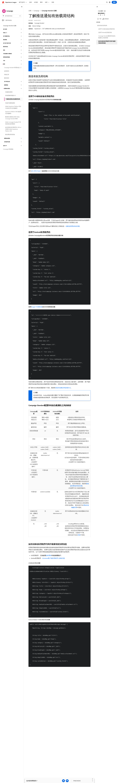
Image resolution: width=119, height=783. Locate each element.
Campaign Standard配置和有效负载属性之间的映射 (106, 37)
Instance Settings (36, 26)
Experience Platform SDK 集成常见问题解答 (13, 112)
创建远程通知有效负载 (73, 226)
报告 (4, 50)
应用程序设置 (7, 141)
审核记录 (6, 74)
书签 (100, 18)
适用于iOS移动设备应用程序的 (106, 29)
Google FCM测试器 (36, 307)
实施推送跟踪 (9, 92)
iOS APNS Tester (36, 171)
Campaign (36, 11)
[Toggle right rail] (97, 7)
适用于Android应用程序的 (105, 32)
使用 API (5, 145)
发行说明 (5, 29)
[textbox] (11, 15)
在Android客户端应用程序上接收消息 (53, 558)
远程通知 (48, 555)
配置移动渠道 (7, 88)
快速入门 (5, 32)
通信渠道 (5, 39)
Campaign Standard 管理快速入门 (12, 67)
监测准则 (6, 71)
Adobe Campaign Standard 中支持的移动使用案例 (13, 123)
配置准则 (6, 78)
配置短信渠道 (7, 138)
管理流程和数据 (6, 57)
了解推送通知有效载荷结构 (12, 99)
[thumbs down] (67, 780)
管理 (4, 64)
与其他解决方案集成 (7, 53)
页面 (79, 535)
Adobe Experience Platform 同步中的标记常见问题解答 (13, 107)
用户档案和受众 (6, 36)
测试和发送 (5, 46)
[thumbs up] (63, 780)
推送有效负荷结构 (102, 25)
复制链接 (106, 18)
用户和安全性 (7, 81)
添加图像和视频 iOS (10, 95)
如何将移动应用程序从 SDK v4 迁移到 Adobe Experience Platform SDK (13, 129)
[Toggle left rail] (22, 7)
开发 (4, 60)
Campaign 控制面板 (8, 149)
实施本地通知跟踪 (10, 103)
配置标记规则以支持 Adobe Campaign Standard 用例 (12, 117)
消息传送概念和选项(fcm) (63, 388)
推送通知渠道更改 (10, 134)
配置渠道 (6, 85)
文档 (29, 11)
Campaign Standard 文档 (49, 11)
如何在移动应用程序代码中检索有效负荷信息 (106, 42)
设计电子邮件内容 (7, 43)
